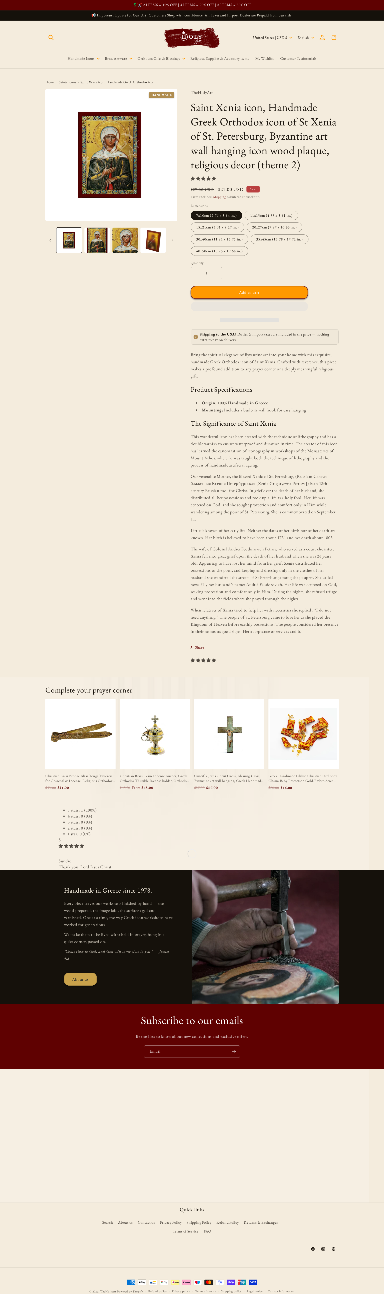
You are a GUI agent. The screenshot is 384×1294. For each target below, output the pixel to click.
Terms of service (205, 1291)
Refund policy (157, 1291)
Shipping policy (231, 1291)
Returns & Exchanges (261, 1222)
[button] (204, 178)
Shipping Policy (199, 1222)
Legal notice (255, 1291)
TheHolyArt (108, 1291)
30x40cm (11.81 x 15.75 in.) (219, 239)
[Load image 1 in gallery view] (69, 240)
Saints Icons (67, 82)
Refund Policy (227, 1222)
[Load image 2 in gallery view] (97, 240)
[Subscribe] (234, 1051)
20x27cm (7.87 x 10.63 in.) (274, 227)
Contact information (281, 1291)
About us (80, 979)
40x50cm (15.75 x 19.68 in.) (219, 250)
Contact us (146, 1222)
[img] (71, 846)
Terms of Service (186, 1231)
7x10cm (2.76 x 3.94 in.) (216, 215)
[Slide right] (172, 240)
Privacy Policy (171, 1222)
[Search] (51, 38)
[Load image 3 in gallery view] (125, 240)
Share (199, 647)
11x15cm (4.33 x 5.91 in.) (271, 215)
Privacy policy (181, 1291)
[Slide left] (50, 240)
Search (107, 1222)
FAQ (207, 1231)
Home (50, 82)
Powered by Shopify (130, 1291)
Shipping (219, 196)
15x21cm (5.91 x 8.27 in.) (217, 227)
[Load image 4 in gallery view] (153, 240)
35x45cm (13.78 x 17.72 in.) (279, 239)
